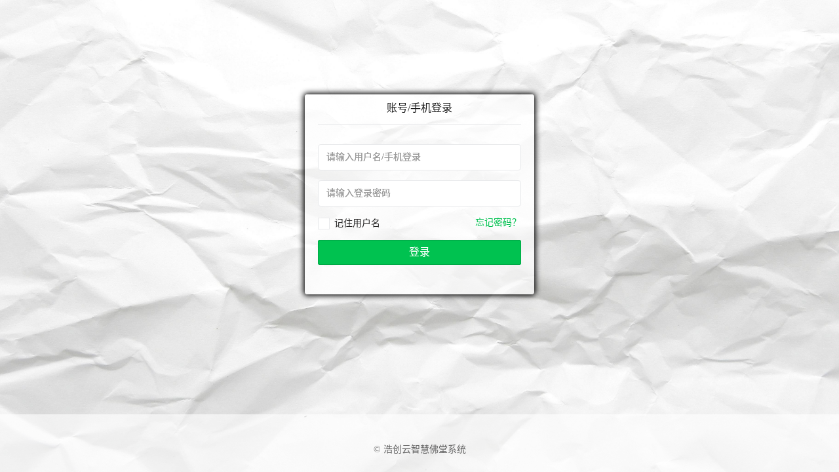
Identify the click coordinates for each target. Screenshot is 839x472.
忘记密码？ (498, 222)
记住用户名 (357, 223)
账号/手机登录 (419, 107)
